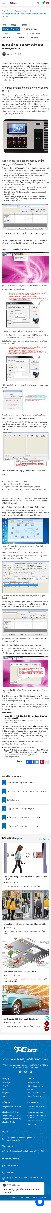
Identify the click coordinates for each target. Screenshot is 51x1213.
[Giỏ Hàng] (42, 3)
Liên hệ (4, 1096)
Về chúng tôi (6, 1083)
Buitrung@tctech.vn (27, 1138)
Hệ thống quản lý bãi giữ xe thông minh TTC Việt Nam (26, 791)
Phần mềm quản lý (34, 1096)
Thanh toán (31, 1124)
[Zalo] (47, 1018)
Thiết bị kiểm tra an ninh (36, 1093)
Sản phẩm (5, 1086)
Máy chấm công (33, 1083)
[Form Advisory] (47, 1029)
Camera (30, 1089)
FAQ (4, 25)
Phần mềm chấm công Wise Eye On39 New (22, 826)
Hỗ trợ (22, 37)
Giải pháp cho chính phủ (10, 1112)
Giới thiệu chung (13, 800)
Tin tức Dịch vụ (30, 29)
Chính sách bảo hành (35, 1112)
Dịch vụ (4, 1089)
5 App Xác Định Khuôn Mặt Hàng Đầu (20, 809)
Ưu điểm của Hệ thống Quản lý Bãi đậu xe (21, 1019)
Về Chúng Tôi (8, 37)
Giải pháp (34, 37)
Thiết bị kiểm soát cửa (35, 1086)
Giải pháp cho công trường (11, 1119)
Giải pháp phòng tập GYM (11, 1115)
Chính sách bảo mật (34, 1121)
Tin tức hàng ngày (11, 29)
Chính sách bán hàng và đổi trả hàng (20, 783)
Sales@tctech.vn (13, 1138)
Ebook (13, 25)
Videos (24, 25)
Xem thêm (43, 839)
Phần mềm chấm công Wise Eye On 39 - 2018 (23, 817)
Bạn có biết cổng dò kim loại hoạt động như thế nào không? (25, 878)
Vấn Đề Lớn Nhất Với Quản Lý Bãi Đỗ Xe (20, 972)
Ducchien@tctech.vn (14, 1140)
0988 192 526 (11, 1146)
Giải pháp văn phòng (9, 1122)
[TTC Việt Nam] (13, 3)
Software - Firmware (12, 33)
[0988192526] (47, 1023)
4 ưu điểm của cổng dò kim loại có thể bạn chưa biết (25, 924)
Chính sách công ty (34, 33)
